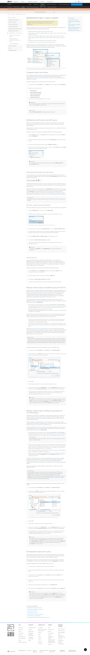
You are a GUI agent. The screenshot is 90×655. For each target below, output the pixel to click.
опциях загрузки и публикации (56, 433)
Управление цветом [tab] (12, 50)
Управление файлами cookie (62, 651)
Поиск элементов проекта (32, 612)
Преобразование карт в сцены (34, 42)
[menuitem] (22, 628)
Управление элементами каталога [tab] (15, 28)
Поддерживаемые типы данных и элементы (36, 614)
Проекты (13, 14)
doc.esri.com (31, 9)
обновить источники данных (55, 477)
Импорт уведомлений (14, 43)
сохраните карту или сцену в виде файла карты (49, 194)
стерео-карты (39, 76)
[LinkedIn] (13, 633)
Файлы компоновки (31, 338)
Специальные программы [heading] (60, 626)
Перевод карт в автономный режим (14, 36)
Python (41, 7)
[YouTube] (13, 635)
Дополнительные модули (51, 4)
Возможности (36, 4)
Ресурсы (42, 4)
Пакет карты (33, 290)
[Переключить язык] (78, 1)
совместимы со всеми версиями (38, 328)
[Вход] (82, 1)
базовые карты (44, 77)
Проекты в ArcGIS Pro (12, 17)
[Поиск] (75, 1)
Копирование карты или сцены (73, 30)
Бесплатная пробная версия (64, 4)
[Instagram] (11, 635)
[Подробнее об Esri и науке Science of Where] (11, 627)
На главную (10, 7)
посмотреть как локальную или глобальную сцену (41, 424)
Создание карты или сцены (73, 19)
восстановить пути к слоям (49, 296)
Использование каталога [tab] (13, 24)
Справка (23, 7)
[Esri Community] (8, 635)
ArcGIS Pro (10, 4)
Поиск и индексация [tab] (12, 45)
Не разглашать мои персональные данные (72, 651)
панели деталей (47, 394)
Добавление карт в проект (20, 14)
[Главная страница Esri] (10, 1)
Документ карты (42, 416)
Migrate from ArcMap (52, 7)
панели (51, 454)
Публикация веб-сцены (31, 129)
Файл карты (45, 291)
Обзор (30, 4)
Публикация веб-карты (61, 128)
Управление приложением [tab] (13, 19)
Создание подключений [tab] (13, 26)
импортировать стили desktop (45, 462)
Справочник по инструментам (32, 7)
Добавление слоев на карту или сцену (35, 607)
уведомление (55, 175)
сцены (44, 75)
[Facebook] (8, 633)
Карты (27, 75)
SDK (45, 7)
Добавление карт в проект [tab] (14, 30)
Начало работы (17, 7)
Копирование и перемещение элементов (35, 609)
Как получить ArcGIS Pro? (77, 4)
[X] (11, 633)
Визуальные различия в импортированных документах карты (14, 40)
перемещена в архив (41, 21)
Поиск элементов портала (32, 610)
